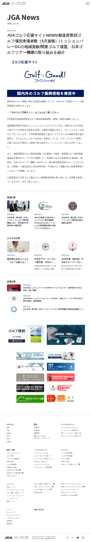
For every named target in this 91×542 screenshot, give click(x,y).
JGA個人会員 (38, 492)
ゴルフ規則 (10, 456)
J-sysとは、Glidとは (40, 461)
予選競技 (36, 430)
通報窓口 (9, 524)
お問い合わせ (65, 461)
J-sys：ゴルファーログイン (42, 487)
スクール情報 (65, 459)
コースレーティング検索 (41, 467)
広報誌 (9, 442)
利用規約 (9, 521)
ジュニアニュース (12, 498)
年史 (8, 439)
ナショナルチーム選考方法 (69, 430)
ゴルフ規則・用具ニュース (15, 493)
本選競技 (36, 427)
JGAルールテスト (12, 476)
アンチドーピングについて (69, 489)
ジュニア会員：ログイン (41, 489)
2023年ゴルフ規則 (12, 470)
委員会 (9, 433)
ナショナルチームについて (69, 427)
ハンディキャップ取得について (44, 459)
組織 (8, 427)
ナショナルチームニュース (15, 490)
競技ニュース (11, 501)
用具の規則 (10, 461)
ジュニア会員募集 (66, 453)
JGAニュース (11, 487)
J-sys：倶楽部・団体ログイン (43, 484)
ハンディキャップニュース (15, 495)
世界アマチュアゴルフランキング (71, 487)
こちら (40, 112)
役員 (8, 430)
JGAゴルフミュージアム (69, 492)
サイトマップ (11, 512)
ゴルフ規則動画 (12, 464)
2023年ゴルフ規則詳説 (14, 473)
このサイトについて (13, 518)
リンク (9, 509)
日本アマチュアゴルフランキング (71, 484)
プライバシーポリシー (14, 515)
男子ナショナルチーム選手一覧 (71, 433)
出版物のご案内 (12, 467)
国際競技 (36, 433)
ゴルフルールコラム (13, 453)
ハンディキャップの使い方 (42, 456)
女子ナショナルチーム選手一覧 (71, 436)
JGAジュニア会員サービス (69, 464)
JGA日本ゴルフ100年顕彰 (69, 495)
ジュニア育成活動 (66, 456)
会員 (8, 436)
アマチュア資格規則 (13, 459)
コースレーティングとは (41, 464)
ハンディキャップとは (41, 453)
